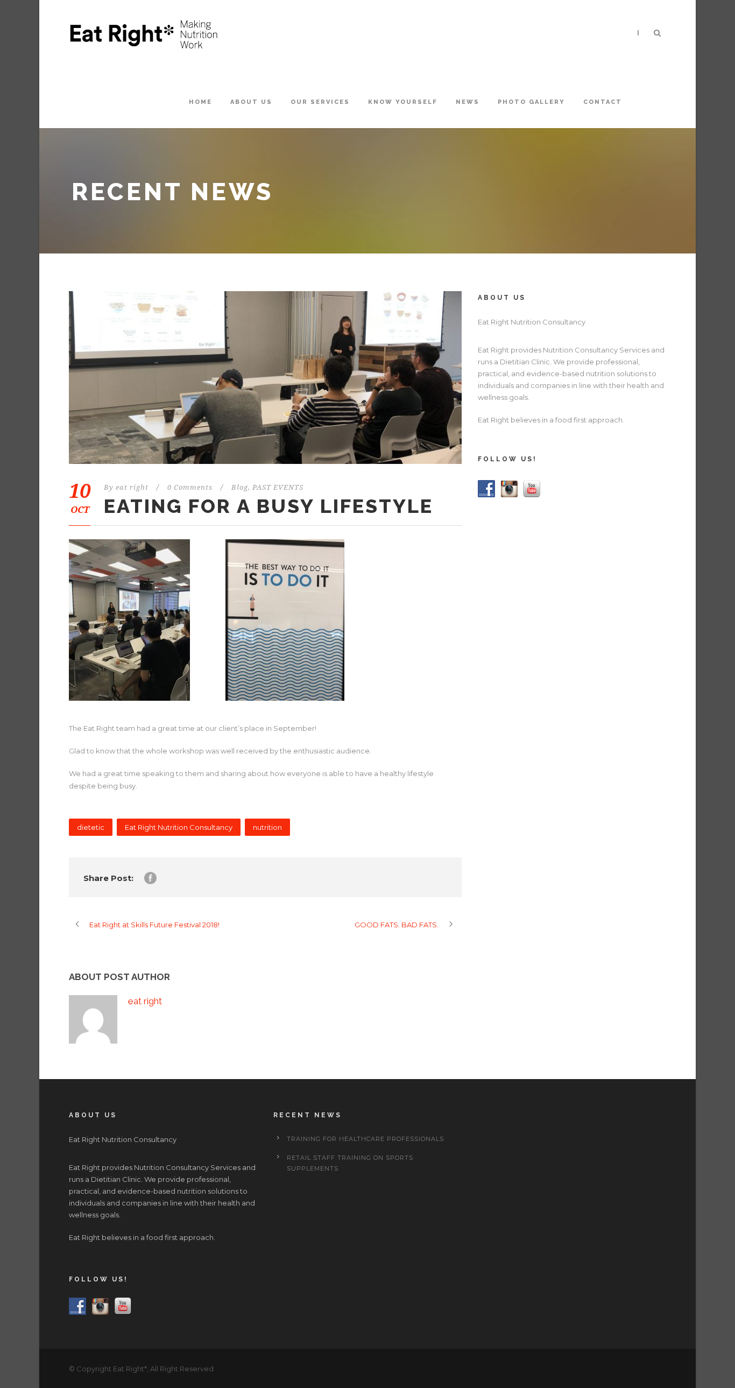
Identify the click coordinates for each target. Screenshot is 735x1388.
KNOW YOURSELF (402, 101)
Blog (239, 487)
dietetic (90, 827)
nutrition (267, 827)
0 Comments (190, 487)
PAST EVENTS (277, 487)
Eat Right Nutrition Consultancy (178, 827)
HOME (200, 101)
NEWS (467, 101)
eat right (132, 487)
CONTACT (602, 101)
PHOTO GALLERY (531, 101)
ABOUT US (251, 101)
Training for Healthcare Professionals (365, 1139)
